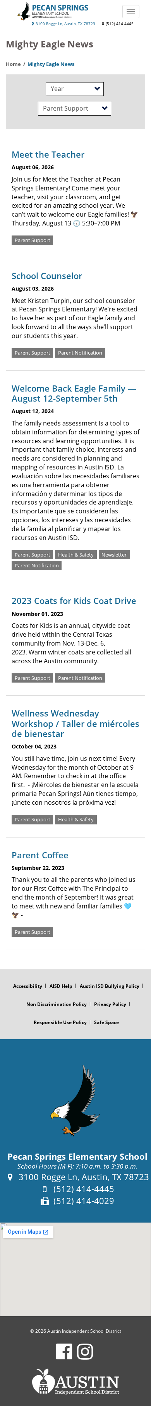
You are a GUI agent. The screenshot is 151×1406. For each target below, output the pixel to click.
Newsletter (114, 554)
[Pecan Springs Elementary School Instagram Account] (85, 1356)
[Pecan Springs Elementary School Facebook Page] (64, 1356)
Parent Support (32, 240)
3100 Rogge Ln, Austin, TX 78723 (64, 23)
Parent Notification (80, 352)
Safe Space (106, 1022)
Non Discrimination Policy (56, 1004)
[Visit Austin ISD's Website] (75, 1382)
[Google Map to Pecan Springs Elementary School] (75, 1270)
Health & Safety (76, 554)
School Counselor (47, 275)
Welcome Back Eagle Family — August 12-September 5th (74, 393)
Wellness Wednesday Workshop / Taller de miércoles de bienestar (75, 723)
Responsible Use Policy (60, 1022)
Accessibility (27, 986)
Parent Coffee (40, 855)
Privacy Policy (110, 1004)
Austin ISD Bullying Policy (109, 986)
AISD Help (61, 986)
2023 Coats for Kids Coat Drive (74, 600)
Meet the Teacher (48, 154)
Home (13, 64)
